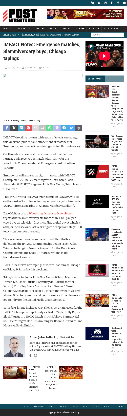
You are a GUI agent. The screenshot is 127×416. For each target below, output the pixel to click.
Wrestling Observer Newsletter (51, 213)
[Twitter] (99, 3)
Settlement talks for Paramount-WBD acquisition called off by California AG (117, 338)
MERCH (63, 406)
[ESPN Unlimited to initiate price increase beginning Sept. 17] (97, 270)
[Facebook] (111, 3)
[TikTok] (118, 3)
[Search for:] (107, 35)
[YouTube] (124, 3)
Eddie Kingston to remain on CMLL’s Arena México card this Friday (117, 303)
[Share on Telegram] (64, 128)
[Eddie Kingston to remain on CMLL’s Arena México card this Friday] (97, 300)
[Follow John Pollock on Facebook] (30, 355)
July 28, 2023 (14, 67)
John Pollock (31, 67)
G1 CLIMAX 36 (111, 29)
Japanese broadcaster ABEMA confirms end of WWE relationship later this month (117, 239)
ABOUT (107, 406)
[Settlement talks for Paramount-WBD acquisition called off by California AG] (97, 333)
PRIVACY (95, 406)
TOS (85, 406)
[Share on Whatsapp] (49, 128)
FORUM (80, 29)
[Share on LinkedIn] (21, 128)
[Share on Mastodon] (57, 128)
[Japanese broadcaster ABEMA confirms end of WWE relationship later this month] (97, 234)
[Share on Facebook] (6, 128)
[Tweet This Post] (14, 128)
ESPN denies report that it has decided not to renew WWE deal (117, 173)
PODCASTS (22, 29)
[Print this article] (42, 128)
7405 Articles (67, 337)
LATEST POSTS (95, 78)
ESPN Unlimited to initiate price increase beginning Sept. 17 (117, 272)
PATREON (94, 29)
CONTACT (120, 406)
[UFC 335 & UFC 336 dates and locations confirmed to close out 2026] (97, 201)
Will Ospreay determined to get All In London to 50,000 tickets (117, 143)
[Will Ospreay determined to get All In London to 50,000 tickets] (97, 141)
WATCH (40, 29)
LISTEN (53, 29)
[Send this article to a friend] (35, 128)
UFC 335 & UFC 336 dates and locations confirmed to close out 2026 (117, 204)
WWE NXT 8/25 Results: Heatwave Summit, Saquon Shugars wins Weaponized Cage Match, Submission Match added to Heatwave (117, 103)
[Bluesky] (93, 3)
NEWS (5, 29)
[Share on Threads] (78, 128)
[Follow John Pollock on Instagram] (34, 355)
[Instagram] (105, 3)
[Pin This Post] (28, 128)
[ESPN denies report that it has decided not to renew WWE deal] (97, 171)
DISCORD (66, 29)
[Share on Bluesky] (71, 128)
